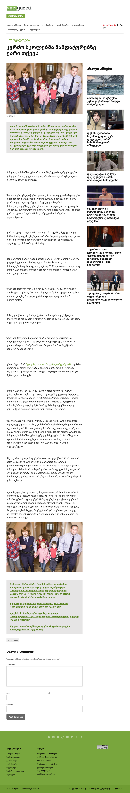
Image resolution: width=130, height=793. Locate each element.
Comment (10, 665)
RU (104, 28)
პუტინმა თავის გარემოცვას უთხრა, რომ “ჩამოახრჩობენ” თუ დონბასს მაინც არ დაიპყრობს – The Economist (104, 257)
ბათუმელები (109, 25)
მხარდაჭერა (15, 15)
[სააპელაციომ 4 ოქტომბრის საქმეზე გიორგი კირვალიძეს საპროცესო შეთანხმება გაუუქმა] (105, 196)
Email (48, 693)
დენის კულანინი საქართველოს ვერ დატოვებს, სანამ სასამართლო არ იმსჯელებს (100, 139)
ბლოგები (35, 29)
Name (8, 693)
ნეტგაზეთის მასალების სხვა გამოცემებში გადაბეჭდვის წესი (96, 789)
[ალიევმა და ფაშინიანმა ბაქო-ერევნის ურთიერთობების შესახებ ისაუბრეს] (105, 281)
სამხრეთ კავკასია (17, 29)
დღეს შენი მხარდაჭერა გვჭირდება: (30, 613)
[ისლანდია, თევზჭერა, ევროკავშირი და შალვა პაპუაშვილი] (105, 85)
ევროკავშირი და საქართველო (45, 769)
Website (9, 705)
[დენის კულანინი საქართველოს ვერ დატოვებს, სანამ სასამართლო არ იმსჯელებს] (105, 120)
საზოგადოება (31, 25)
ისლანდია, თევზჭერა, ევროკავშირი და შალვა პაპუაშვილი (103, 101)
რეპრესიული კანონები (48, 764)
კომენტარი (63, 25)
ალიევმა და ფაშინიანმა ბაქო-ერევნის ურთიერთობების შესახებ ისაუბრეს (104, 298)
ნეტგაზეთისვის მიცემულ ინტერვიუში (48, 364)
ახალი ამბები (13, 25)
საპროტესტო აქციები (47, 757)
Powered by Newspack (30, 789)
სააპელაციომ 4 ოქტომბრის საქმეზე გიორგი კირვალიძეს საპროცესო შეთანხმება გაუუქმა (103, 215)
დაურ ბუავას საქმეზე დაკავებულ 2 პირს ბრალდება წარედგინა (102, 177)
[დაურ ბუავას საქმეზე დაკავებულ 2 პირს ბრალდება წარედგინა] (105, 161)
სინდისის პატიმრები (47, 753)
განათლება (13, 640)
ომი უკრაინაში (44, 760)
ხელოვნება (78, 25)
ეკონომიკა (47, 25)
